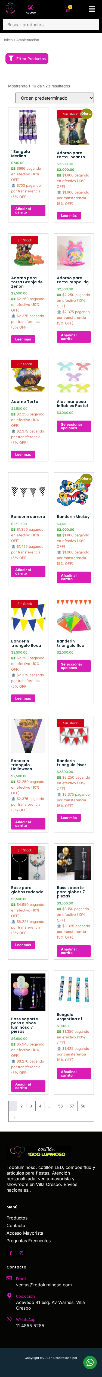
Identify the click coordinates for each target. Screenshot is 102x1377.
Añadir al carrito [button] (23, 210)
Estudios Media (51, 1364)
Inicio (8, 40)
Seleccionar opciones (71, 426)
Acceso (31, 13)
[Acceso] (31, 8)
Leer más (69, 215)
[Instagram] (21, 1253)
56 (60, 1106)
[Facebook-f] (11, 1253)
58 (83, 1106)
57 (72, 1106)
